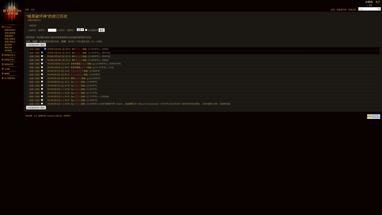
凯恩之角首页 (10, 39)
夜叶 (74, 49)
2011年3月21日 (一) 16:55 (58, 93)
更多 (377, 2)
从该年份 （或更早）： (37, 30)
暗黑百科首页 (10, 30)
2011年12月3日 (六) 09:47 (58, 67)
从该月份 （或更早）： (66, 30)
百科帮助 (8, 51)
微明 (73, 78)
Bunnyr (74, 71)
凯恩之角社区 (10, 42)
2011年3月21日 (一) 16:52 (58, 100)
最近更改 (8, 45)
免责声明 (67, 116)
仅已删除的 (93, 30)
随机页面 (8, 48)
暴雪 (131, 104)
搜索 (361, 9)
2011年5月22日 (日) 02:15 (58, 74)
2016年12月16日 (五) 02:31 (58, 60)
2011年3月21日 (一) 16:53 (58, 96)
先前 (37, 49)
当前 (32, 53)
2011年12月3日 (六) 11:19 (58, 64)
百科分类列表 (10, 33)
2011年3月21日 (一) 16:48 (58, 104)
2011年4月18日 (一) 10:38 (58, 89)
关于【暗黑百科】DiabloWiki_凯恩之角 (48, 116)
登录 (370, 5)
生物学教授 (75, 64)
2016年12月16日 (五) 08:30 (58, 53)
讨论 (79, 49)
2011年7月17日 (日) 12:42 (58, 71)
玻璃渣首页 (9, 36)
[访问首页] (12, 12)
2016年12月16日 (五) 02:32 (58, 56)
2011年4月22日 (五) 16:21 (58, 82)
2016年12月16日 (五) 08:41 (58, 49)
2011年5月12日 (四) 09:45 (58, 78)
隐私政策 (29, 116)
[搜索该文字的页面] (379, 9)
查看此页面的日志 (34, 20)
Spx (72, 82)
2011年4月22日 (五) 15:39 (58, 86)
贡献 (84, 49)
